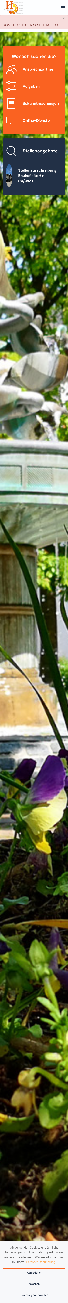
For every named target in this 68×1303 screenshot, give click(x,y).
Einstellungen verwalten (34, 1295)
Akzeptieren (34, 1272)
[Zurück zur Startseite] (13, 7)
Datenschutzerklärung (40, 1262)
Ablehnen (34, 1284)
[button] (63, 7)
